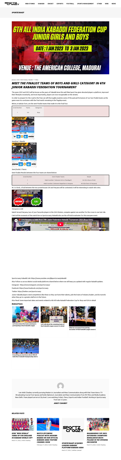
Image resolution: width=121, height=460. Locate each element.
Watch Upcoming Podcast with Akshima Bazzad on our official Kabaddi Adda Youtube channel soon (47, 437)
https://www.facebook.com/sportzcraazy (33, 288)
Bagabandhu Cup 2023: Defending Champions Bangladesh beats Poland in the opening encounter (97, 437)
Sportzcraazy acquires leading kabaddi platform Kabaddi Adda (73, 445)
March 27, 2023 (66, 450)
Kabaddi (31, 80)
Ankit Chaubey (24, 80)
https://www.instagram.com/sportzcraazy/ (35, 285)
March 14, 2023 (91, 445)
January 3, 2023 (15, 80)
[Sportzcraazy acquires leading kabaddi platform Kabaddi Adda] (73, 429)
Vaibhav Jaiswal (76, 450)
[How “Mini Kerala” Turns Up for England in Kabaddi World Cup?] (23, 424)
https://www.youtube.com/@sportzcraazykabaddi (48, 278)
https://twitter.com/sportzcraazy (29, 291)
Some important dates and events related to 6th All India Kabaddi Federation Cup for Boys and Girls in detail (58, 300)
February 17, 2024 (42, 445)
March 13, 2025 (16, 440)
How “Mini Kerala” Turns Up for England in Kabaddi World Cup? (22, 435)
